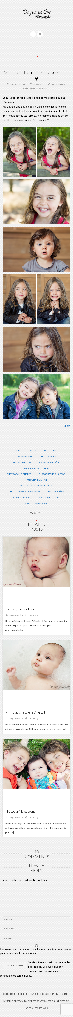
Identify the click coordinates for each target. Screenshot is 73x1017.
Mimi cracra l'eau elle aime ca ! (25, 712)
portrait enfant (22, 497)
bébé (18, 451)
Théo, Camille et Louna (20, 811)
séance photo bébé (49, 497)
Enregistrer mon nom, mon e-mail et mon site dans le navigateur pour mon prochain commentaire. (36, 951)
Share (67, 425)
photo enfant (24, 457)
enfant (32, 451)
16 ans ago (33, 718)
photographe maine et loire (24, 492)
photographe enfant (36, 480)
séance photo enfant (36, 503)
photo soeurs (48, 457)
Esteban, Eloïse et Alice (20, 609)
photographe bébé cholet (36, 468)
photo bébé (50, 451)
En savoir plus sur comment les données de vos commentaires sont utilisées (31, 971)
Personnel (41, 88)
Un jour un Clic (18, 84)
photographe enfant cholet (36, 486)
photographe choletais (52, 474)
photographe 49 (22, 462)
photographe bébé (49, 462)
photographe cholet (19, 474)
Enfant (32, 88)
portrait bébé (56, 492)
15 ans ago (33, 615)
